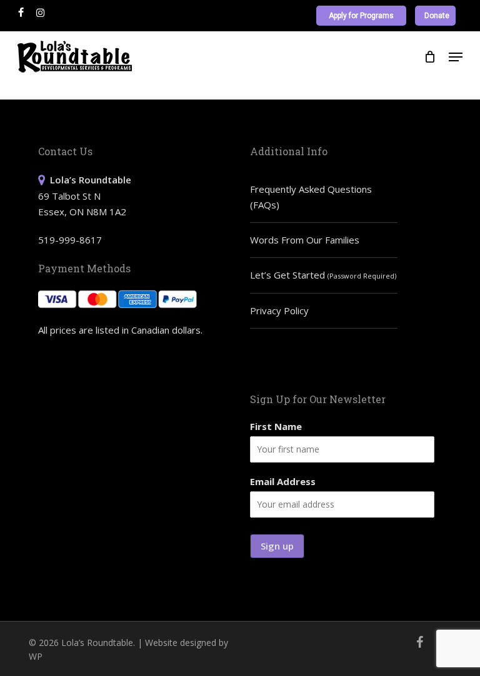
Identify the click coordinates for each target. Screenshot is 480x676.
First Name (276, 426)
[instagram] (40, 12)
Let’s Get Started (323, 275)
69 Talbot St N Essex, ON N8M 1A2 (84, 195)
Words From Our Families (304, 239)
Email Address (283, 481)
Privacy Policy (279, 310)
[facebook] (21, 12)
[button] (455, 57)
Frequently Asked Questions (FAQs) (311, 197)
